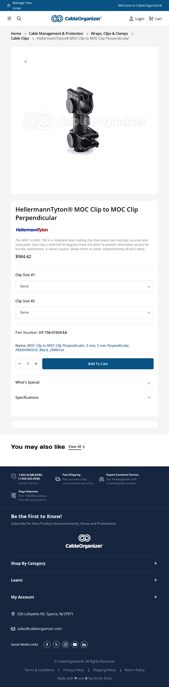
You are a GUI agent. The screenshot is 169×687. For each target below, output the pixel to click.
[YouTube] (74, 644)
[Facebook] (47, 644)
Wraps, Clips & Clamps (109, 33)
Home (16, 33)
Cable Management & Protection (56, 33)
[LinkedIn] (84, 644)
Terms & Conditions (39, 670)
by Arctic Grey (100, 678)
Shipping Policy (104, 670)
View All (74, 446)
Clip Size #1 (25, 274)
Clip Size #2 (25, 301)
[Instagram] (65, 644)
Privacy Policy (73, 670)
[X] (56, 644)
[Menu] (9, 19)
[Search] (19, 19)
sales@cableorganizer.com (39, 628)
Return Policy (135, 670)
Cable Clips (20, 38)
